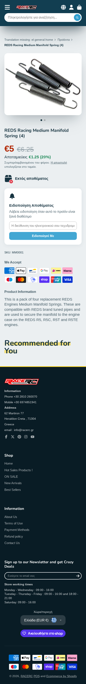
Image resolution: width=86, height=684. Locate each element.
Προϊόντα (64, 39)
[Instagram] (26, 437)
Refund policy (13, 536)
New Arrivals (13, 483)
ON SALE (11, 476)
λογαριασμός (71, 7)
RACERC (27, 676)
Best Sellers (12, 489)
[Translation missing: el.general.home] (26, 7)
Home (8, 463)
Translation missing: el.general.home (28, 39)
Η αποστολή (59, 162)
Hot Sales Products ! (18, 470)
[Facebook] (6, 437)
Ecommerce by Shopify (61, 676)
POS (37, 676)
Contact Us (12, 543)
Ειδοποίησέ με (43, 236)
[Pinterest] (19, 437)
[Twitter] (13, 437)
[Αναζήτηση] (77, 17)
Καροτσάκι (79, 7)
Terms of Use (13, 523)
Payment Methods (16, 530)
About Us (10, 517)
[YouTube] (32, 437)
